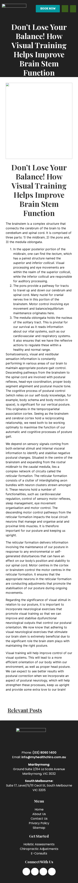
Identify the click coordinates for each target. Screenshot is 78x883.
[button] (73, 8)
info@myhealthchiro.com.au (43, 757)
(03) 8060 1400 (44, 752)
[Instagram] (35, 871)
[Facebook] (26, 871)
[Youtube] (52, 871)
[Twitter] (43, 871)
